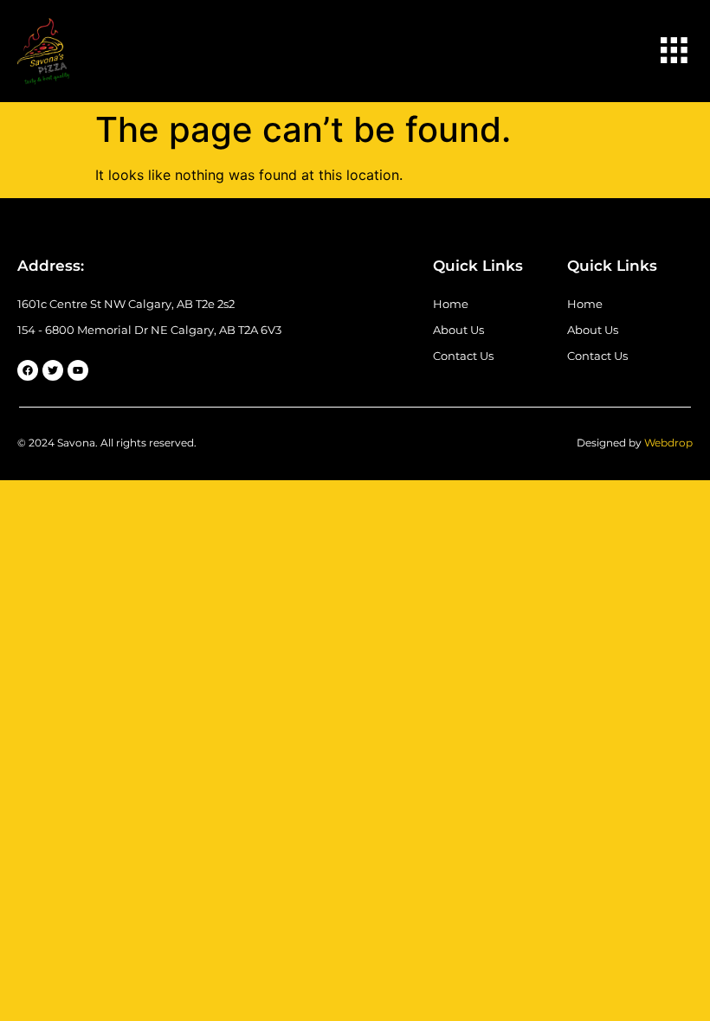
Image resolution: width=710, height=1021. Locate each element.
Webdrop (668, 442)
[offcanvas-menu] (674, 51)
